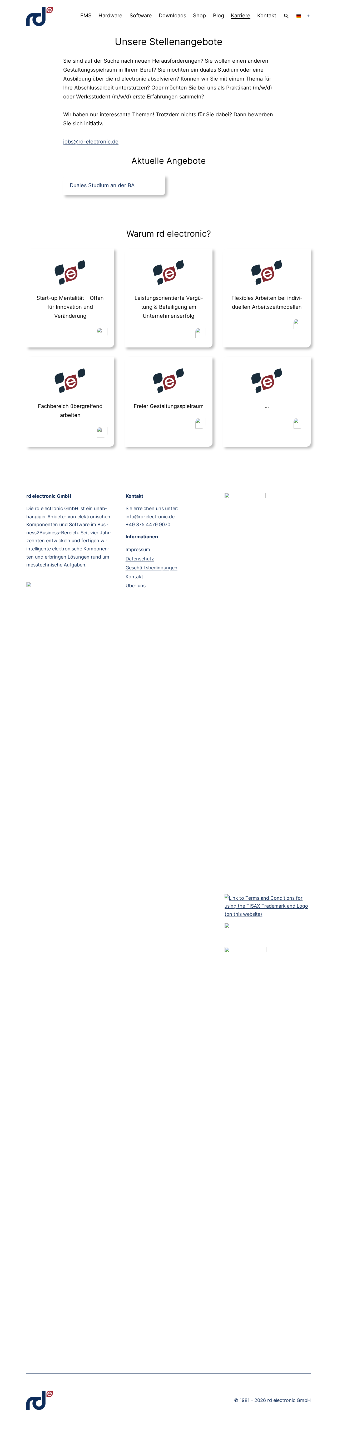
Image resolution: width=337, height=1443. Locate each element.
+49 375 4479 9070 (148, 524)
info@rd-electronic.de (150, 516)
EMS (86, 15)
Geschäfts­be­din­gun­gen (151, 567)
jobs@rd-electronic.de (90, 141)
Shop (199, 15)
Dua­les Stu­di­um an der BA (102, 185)
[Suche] (286, 16)
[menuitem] (299, 16)
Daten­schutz (140, 558)
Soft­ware (141, 15)
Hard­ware (110, 15)
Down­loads (172, 15)
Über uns (136, 585)
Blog (218, 15)
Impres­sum (138, 549)
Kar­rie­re (240, 15)
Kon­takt (266, 15)
